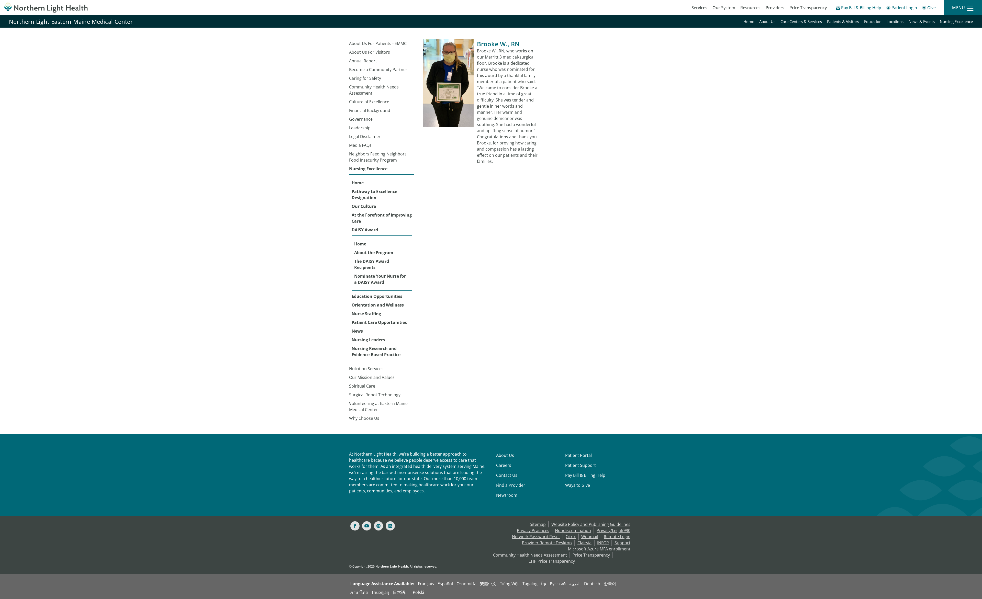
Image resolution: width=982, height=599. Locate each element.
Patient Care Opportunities (379, 322)
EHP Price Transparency (552, 561)
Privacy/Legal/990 (613, 530)
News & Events (922, 21)
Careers (503, 465)
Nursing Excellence (956, 21)
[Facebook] (355, 525)
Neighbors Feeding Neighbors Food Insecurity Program (378, 157)
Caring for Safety (365, 78)
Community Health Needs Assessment (374, 90)
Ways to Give (577, 485)
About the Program (373, 252)
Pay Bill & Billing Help (585, 475)
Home (748, 21)
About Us (767, 21)
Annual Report (363, 61)
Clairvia (584, 543)
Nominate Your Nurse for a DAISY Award (380, 279)
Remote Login (617, 536)
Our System (723, 7)
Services (699, 7)
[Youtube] (366, 525)
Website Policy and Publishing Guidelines (590, 524)
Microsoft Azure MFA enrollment (599, 549)
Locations (895, 21)
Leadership (360, 128)
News (357, 331)
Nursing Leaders (368, 340)
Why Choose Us (364, 418)
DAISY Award (365, 230)
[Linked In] (390, 525)
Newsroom (506, 495)
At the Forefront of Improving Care (382, 218)
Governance (361, 119)
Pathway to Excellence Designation (374, 194)
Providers (775, 7)
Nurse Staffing (366, 314)
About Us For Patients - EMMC (378, 43)
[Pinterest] (378, 525)
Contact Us (506, 475)
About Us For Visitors (369, 52)
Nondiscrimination (573, 530)
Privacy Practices (533, 530)
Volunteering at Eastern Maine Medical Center (378, 406)
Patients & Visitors (843, 21)
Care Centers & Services (801, 21)
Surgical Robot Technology (374, 395)
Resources (750, 7)
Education (872, 21)
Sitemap (538, 524)
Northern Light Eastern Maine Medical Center (71, 21)
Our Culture (364, 206)
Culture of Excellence (369, 102)
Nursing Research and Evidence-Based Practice (376, 351)
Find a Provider (510, 485)
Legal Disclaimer (365, 136)
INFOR (603, 543)
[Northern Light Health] (123, 8)
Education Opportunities (377, 296)
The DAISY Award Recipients (371, 264)
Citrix (571, 536)
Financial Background (369, 110)
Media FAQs (360, 145)
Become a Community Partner (378, 69)
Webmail (589, 536)
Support (622, 543)
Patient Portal (578, 455)
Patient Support (580, 465)
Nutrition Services (366, 368)
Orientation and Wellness (378, 305)
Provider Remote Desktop (547, 543)
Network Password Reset (536, 536)
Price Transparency (808, 7)
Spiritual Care (362, 386)
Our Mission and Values (372, 377)
